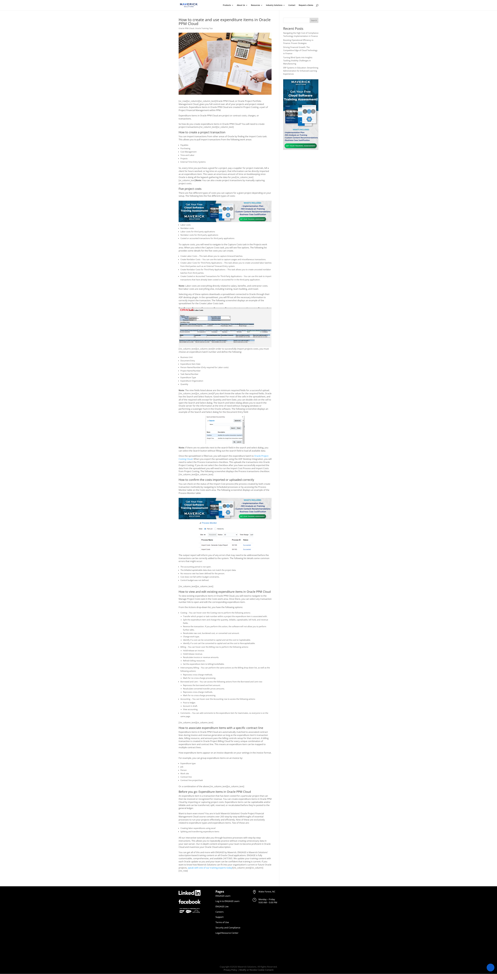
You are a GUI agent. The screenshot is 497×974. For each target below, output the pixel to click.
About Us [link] (241, 5)
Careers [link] (219, 911)
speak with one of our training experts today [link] (209, 867)
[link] (188, 5)
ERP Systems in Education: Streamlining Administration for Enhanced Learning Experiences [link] (300, 70)
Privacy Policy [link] (230, 969)
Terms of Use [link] (222, 922)
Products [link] (227, 5)
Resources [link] (255, 5)
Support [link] (219, 916)
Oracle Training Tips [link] (204, 28)
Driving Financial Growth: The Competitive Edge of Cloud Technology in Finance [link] (300, 50)
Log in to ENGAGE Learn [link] (227, 901)
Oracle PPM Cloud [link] (186, 28)
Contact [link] (291, 5)
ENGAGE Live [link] (222, 906)
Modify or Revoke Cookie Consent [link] (256, 969)
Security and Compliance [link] (227, 927)
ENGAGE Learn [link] (222, 895)
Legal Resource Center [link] (226, 932)
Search (314, 20)
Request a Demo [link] (306, 5)
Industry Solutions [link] (274, 5)
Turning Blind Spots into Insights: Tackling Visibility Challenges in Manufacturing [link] (298, 60)
